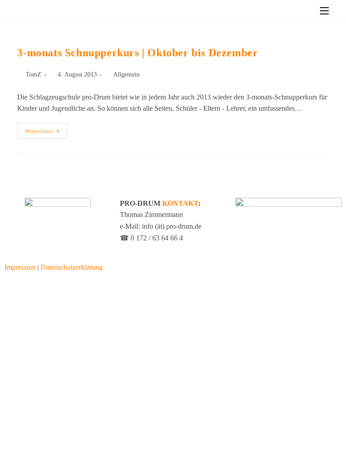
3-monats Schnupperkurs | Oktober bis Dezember (137, 53)
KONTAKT (180, 203)
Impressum (20, 267)
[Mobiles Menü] (324, 11)
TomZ (33, 74)
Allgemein (126, 74)
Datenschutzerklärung (72, 267)
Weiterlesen (46, 128)
